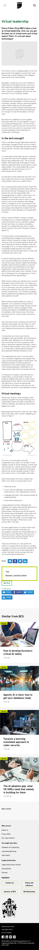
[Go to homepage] (19, 5)
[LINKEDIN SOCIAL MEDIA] (25, 561)
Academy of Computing (10, 847)
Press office (6, 834)
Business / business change (16, 575)
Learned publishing (9, 851)
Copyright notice (7, 929)
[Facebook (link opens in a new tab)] (3, 937)
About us (5, 830)
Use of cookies (6, 932)
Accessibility (6, 869)
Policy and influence (29, 884)
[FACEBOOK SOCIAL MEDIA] (15, 561)
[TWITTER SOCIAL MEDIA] (20, 561)
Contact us (10, 883)
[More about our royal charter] (9, 908)
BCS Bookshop (29, 892)
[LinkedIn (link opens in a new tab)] (6, 937)
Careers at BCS (10, 892)
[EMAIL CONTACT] (10, 561)
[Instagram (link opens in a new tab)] (14, 937)
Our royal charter (8, 838)
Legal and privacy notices (11, 865)
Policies (4, 873)
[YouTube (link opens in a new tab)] (10, 937)
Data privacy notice (8, 926)
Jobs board (6, 855)
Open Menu (4, 5)
